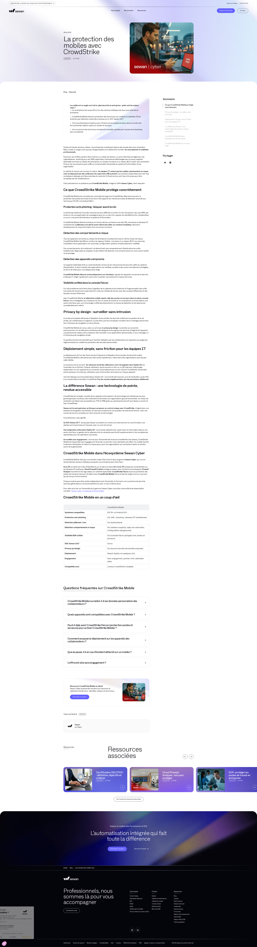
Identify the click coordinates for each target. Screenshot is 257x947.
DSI (131, 901)
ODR (140, 943)
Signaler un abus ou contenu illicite (154, 943)
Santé (131, 906)
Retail (131, 904)
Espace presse (178, 909)
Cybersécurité (156, 906)
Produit (154, 891)
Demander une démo (79, 697)
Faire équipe (134, 891)
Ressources (178, 891)
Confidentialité (103, 943)
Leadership (177, 906)
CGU (112, 943)
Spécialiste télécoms (136, 898)
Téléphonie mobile (157, 901)
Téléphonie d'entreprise (159, 898)
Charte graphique (179, 922)
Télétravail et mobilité (136, 909)
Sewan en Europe (179, 904)
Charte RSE (177, 917)
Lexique (176, 898)
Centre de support (78, 943)
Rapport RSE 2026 (179, 919)
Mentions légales (92, 943)
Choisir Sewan (134, 896)
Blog (65, 92)
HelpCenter (67, 943)
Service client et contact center (139, 911)
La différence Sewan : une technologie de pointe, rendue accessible (176, 129)
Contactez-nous (71, 910)
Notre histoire (178, 901)
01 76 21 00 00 (244, 3)
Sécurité (72, 92)
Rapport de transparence (182, 914)
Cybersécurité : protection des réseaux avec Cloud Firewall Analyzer (31, 3)
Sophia (154, 896)
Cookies (118, 943)
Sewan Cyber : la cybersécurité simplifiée (87, 491)
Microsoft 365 (156, 909)
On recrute (177, 911)
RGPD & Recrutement (129, 943)
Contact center (156, 904)
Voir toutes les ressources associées (128, 799)
